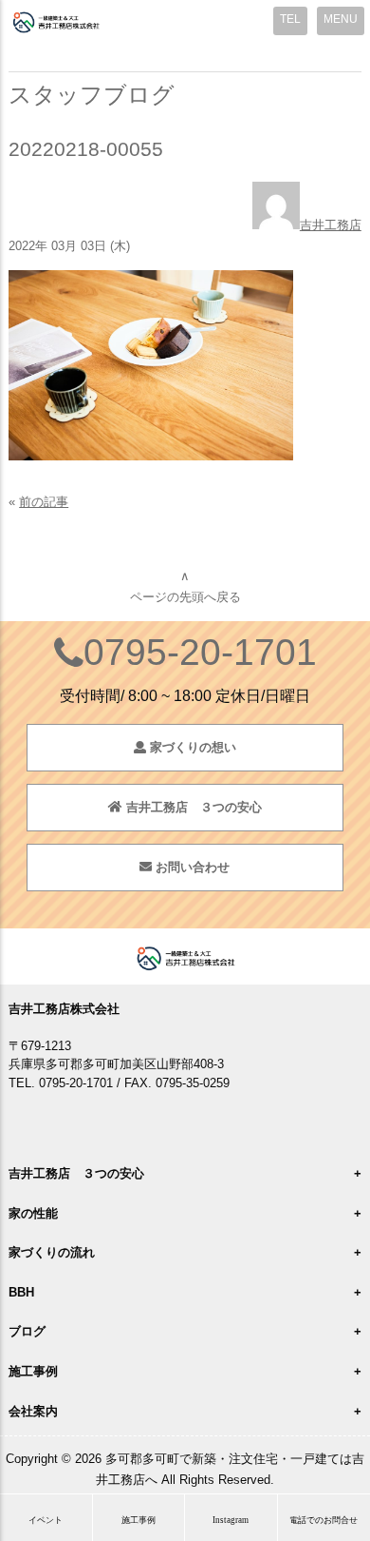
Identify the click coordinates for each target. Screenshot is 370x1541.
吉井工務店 (330, 225)
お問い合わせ (191, 867)
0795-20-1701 (200, 652)
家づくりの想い (191, 747)
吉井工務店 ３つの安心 (192, 807)
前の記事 (43, 502)
